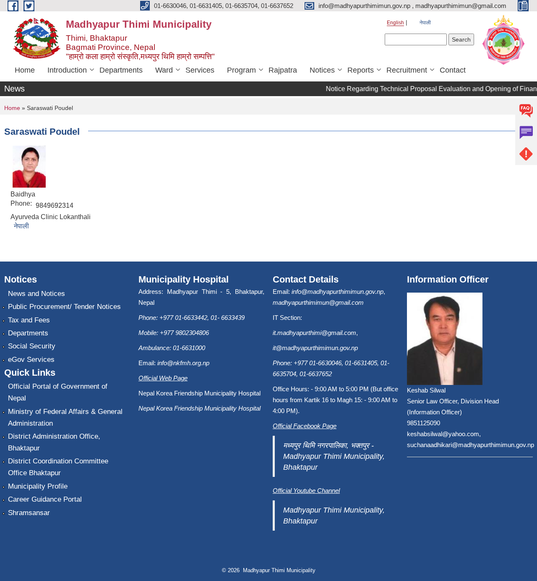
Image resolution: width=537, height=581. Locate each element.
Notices (322, 70)
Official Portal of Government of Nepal (57, 392)
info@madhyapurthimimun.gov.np (337, 291)
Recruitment (406, 70)
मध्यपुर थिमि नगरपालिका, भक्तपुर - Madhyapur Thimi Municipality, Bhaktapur (334, 456)
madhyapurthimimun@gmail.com (318, 302)
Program (241, 70)
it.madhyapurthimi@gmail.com (314, 332)
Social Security (31, 346)
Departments (121, 70)
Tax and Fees (29, 320)
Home (25, 70)
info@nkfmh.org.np (183, 362)
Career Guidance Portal (45, 499)
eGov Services (31, 360)
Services (199, 70)
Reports (360, 70)
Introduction (67, 70)
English (395, 23)
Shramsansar (29, 513)
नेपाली (425, 23)
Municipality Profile (38, 486)
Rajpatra (282, 70)
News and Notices (36, 294)
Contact (453, 70)
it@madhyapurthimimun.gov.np (315, 347)
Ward (164, 70)
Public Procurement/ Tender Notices (64, 307)
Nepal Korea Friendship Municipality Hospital (199, 408)
